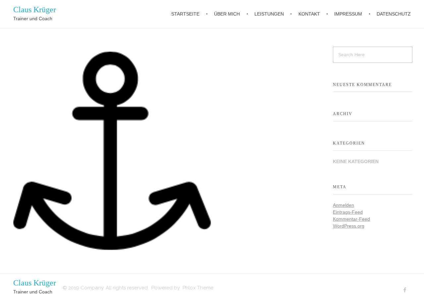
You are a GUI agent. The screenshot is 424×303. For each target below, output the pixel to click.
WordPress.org (348, 226)
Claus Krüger (34, 9)
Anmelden (343, 205)
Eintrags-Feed (348, 212)
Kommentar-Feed (351, 219)
